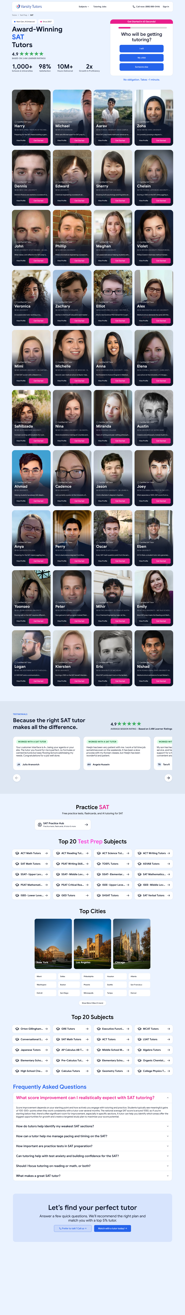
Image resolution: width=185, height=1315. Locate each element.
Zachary (62, 306)
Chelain (144, 186)
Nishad (143, 666)
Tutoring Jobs (99, 6)
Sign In (166, 6)
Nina (59, 426)
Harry (19, 126)
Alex (141, 306)
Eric (99, 666)
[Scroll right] (168, 778)
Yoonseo (22, 606)
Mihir (100, 606)
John (18, 246)
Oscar (101, 546)
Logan (20, 666)
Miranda (103, 426)
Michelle (63, 366)
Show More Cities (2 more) (92, 1003)
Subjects (83, 6)
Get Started (38, 141)
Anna (101, 366)
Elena (142, 366)
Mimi (18, 366)
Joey (141, 486)
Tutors (14, 15)
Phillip (60, 246)
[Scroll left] (17, 778)
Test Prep (23, 15)
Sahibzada (23, 426)
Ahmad (20, 486)
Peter (60, 606)
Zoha (141, 126)
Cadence (63, 486)
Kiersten (63, 666)
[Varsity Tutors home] (29, 7)
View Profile (20, 141)
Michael (62, 126)
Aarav (101, 126)
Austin (143, 426)
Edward (62, 186)
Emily (142, 606)
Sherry (102, 186)
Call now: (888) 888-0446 (148, 6)
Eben (141, 546)
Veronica (22, 306)
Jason (101, 486)
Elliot (100, 306)
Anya (19, 546)
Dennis (20, 186)
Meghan (103, 246)
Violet (142, 246)
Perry (60, 546)
